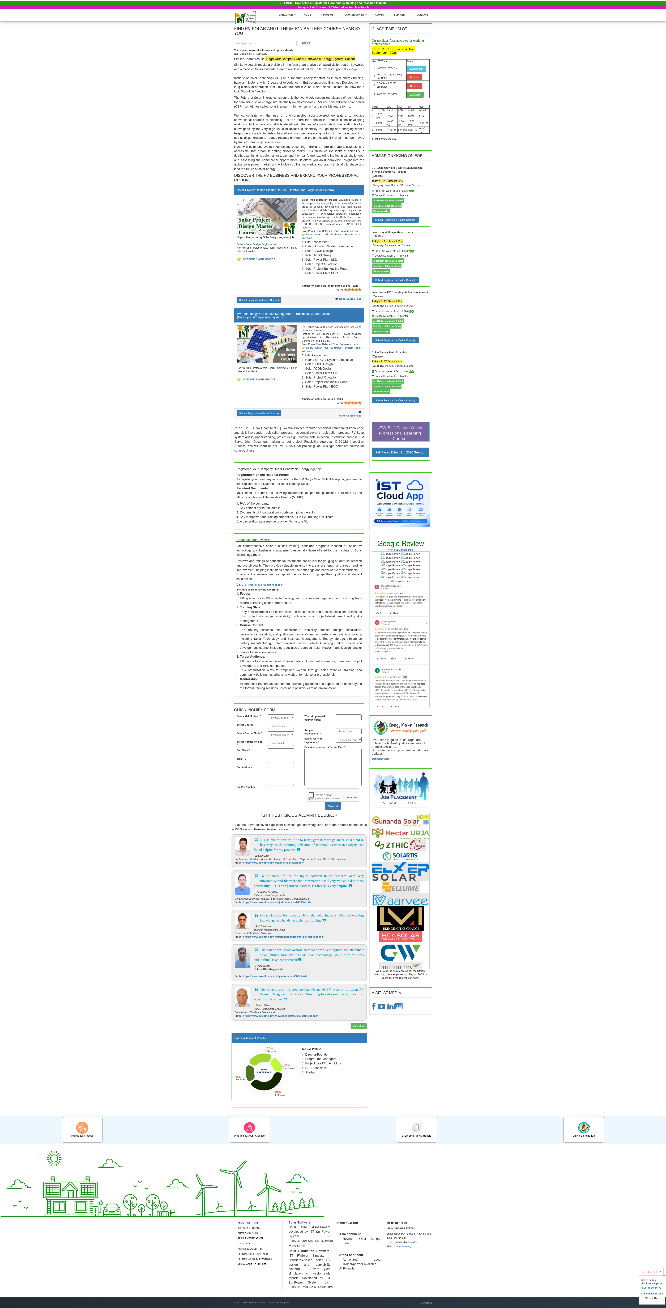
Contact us (426, 1302)
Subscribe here (381, 758)
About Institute (248, 1222)
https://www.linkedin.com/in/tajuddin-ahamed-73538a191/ (277, 902)
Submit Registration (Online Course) (259, 300)
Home (307, 14)
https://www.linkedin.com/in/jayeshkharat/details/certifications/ (280, 1015)
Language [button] (286, 14)
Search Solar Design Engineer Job (257, 244)
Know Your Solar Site (252, 1264)
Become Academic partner (255, 1259)
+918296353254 (652, 1288)
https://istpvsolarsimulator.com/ (311, 1287)
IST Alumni (244, 1243)
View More (359, 1026)
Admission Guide (248, 1233)
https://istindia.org (400, 1246)
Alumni (379, 14)
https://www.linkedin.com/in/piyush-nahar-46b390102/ (275, 976)
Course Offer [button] (354, 14)
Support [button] (399, 14)
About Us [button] (327, 14)
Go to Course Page (350, 298)
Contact (422, 14)
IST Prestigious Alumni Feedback (263, 584)
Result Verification (250, 1238)
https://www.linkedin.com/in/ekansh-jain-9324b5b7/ (273, 862)
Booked (414, 77)
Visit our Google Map (400, 549)
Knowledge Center (250, 1248)
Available (415, 94)
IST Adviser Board (249, 1227)
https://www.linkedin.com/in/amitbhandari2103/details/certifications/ (283, 936)
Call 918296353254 (652, 1293)
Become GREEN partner (253, 1253)
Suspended (416, 68)
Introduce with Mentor (259, 259)
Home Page (350, 69)
